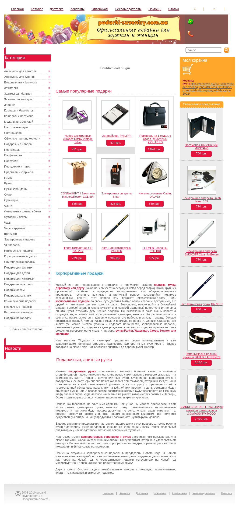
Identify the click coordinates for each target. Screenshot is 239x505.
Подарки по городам (17, 318)
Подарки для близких (18, 267)
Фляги (8, 206)
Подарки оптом (14, 290)
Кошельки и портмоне (18, 116)
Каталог (37, 9)
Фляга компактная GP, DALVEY (77, 249)
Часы (7, 222)
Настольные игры (16, 127)
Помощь (154, 9)
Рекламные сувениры (18, 312)
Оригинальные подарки (19, 262)
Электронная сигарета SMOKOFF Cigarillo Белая (202, 253)
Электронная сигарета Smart (116, 195)
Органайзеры (13, 133)
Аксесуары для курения (19, 77)
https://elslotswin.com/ (151, 298)
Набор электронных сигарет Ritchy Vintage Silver (78, 139)
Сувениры (11, 200)
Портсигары (12, 149)
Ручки (8, 183)
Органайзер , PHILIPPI (116, 135)
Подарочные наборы (18, 144)
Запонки (9, 105)
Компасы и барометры (19, 110)
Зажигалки (11, 88)
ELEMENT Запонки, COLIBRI (155, 249)
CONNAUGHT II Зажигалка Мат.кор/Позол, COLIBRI (78, 195)
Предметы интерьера (18, 172)
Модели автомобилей (18, 121)
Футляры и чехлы (15, 217)
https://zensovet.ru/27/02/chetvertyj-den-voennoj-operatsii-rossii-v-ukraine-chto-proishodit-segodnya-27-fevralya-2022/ (209, 88)
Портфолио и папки (17, 166)
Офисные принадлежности (22, 138)
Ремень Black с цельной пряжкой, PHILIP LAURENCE (202, 355)
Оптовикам (99, 9)
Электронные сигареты (19, 239)
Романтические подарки (20, 301)
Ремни (8, 177)
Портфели (11, 161)
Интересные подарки (18, 250)
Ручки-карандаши (16, 189)
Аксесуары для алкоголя (20, 71)
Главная (17, 9)
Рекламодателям (128, 9)
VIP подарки (12, 245)
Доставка (56, 9)
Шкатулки (10, 234)
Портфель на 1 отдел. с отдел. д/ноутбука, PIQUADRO (155, 139)
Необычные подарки (18, 306)
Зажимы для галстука (18, 99)
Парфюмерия (13, 155)
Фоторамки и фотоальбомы (22, 211)
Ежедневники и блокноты (21, 82)
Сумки (8, 194)
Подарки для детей (17, 273)
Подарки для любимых (19, 278)
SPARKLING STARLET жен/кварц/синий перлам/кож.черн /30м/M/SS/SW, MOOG (201, 410)
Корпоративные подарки (20, 256)
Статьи (173, 9)
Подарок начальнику (18, 295)
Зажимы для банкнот (18, 93)
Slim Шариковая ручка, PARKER (116, 249)
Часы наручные (14, 228)
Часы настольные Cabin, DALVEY (155, 195)
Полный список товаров (26, 329)
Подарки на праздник (18, 284)
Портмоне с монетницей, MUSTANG (201, 146)
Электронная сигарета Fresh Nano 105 (202, 200)
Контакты (77, 9)
